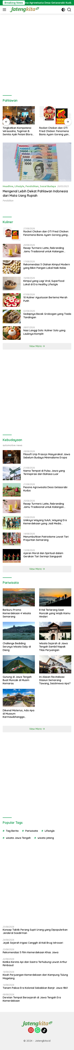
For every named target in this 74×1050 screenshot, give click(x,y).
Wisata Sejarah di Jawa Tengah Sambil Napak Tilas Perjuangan (53, 647)
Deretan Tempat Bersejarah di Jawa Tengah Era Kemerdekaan (32, 999)
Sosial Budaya (48, 186)
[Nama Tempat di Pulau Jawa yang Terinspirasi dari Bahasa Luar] (12, 473)
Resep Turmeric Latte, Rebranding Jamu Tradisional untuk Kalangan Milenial (43, 249)
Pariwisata (31, 830)
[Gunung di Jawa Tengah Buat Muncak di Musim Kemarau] (19, 664)
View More (35, 346)
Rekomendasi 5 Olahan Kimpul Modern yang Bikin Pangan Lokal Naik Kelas (46, 266)
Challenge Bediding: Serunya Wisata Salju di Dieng (17, 647)
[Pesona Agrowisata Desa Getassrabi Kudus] (12, 490)
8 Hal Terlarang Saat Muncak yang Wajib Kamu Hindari (54, 613)
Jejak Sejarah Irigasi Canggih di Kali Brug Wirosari (33, 942)
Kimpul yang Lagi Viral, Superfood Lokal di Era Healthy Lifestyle (43, 282)
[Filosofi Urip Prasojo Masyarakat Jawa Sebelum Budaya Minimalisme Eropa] (12, 457)
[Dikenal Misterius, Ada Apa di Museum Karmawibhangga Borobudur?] (19, 698)
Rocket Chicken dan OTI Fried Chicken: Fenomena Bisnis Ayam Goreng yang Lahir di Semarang (18, 131)
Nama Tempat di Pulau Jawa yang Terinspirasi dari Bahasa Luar (44, 472)
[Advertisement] (37, 53)
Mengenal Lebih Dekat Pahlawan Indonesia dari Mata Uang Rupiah (35, 193)
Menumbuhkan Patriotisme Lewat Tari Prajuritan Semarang (46, 538)
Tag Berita (12, 830)
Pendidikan (32, 186)
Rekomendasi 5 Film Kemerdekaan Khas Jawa (30, 952)
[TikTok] (44, 1030)
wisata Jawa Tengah (18, 838)
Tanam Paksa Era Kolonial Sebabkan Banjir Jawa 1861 (35, 988)
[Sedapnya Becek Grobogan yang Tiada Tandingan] (12, 316)
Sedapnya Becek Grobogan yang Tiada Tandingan (47, 315)
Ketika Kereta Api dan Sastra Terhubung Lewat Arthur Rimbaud (35, 963)
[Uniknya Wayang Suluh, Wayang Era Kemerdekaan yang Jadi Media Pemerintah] (12, 523)
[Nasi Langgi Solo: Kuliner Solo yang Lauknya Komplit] (12, 333)
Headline (8, 186)
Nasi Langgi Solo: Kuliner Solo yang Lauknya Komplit (44, 332)
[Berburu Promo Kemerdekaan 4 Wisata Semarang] (19, 597)
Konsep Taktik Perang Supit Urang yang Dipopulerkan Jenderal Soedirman (35, 931)
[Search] (69, 10)
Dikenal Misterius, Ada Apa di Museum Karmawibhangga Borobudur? (18, 714)
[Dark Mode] (63, 10)
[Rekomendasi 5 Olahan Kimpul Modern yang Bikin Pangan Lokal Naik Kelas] (12, 267)
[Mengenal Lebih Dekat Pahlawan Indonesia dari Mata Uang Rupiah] (37, 162)
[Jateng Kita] (24, 10)
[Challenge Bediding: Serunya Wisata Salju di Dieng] (19, 631)
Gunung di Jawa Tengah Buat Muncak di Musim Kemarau (17, 680)
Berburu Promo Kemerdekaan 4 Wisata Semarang (17, 613)
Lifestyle (19, 186)
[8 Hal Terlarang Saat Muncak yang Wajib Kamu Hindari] (55, 597)
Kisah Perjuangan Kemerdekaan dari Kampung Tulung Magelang (35, 976)
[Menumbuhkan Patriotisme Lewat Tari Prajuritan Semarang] (12, 539)
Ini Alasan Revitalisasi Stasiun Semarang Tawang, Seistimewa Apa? (55, 680)
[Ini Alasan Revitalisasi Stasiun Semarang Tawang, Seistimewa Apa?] (55, 664)
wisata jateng (46, 838)
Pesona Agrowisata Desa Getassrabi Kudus (37, 2)
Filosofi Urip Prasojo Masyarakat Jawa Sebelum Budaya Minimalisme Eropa (46, 456)
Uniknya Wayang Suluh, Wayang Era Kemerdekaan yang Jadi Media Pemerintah (45, 522)
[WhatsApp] (37, 1030)
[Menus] (5, 10)
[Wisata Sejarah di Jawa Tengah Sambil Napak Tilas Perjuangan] (55, 631)
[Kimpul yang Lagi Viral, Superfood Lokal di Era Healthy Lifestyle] (12, 283)
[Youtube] (31, 1030)
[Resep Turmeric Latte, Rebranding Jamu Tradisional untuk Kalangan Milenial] (12, 250)
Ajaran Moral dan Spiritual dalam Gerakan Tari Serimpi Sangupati (43, 555)
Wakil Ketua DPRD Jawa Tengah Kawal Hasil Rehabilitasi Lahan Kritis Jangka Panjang (53, 131)
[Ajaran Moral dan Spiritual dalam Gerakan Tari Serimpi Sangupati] (12, 556)
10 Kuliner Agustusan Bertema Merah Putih (45, 299)
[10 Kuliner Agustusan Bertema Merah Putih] (12, 300)
